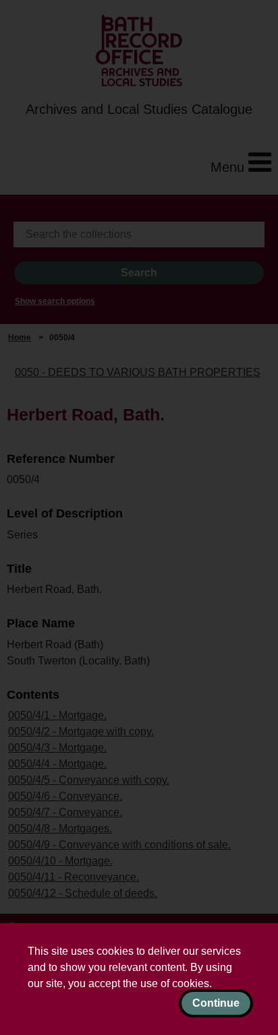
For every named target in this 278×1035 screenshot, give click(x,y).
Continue (216, 1003)
